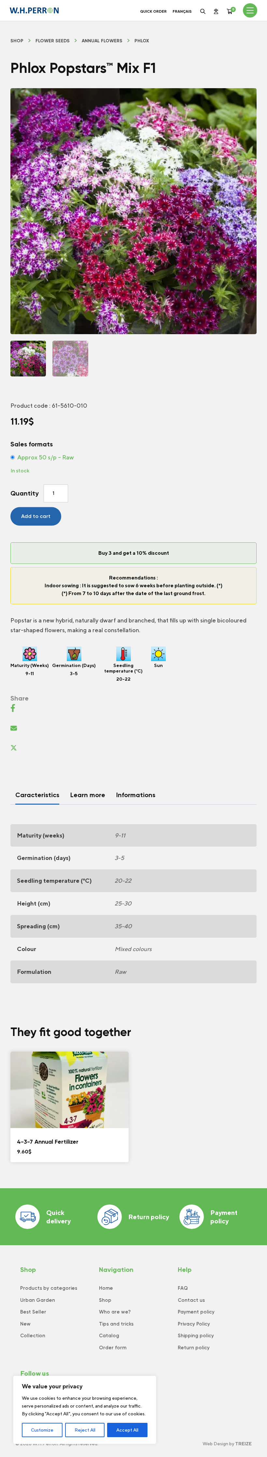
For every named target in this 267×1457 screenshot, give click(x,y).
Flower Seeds (52, 41)
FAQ (183, 1288)
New (25, 1324)
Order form (112, 1348)
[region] (84, 1410)
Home (106, 1288)
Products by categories (48, 1288)
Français (182, 11)
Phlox (141, 41)
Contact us (191, 1300)
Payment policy (223, 1217)
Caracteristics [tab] (37, 795)
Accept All (127, 1430)
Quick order (153, 11)
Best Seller (33, 1312)
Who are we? (115, 1312)
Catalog (109, 1336)
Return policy (148, 1216)
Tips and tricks (116, 1324)
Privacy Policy (194, 1324)
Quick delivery (58, 1217)
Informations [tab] (135, 795)
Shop (16, 41)
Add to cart (35, 516)
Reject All (85, 1430)
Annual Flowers (102, 41)
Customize (42, 1430)
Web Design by (227, 1443)
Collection (32, 1336)
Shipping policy (196, 1336)
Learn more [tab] (87, 795)
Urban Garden (37, 1300)
